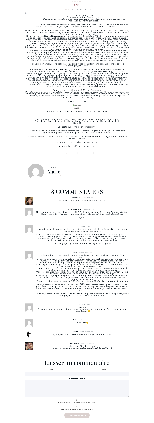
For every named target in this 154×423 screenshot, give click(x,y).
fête (74, 153)
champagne (65, 153)
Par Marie (66, 9)
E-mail (103, 370)
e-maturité (75, 1)
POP (80, 153)
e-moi (81, 1)
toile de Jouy (105, 71)
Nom (51, 370)
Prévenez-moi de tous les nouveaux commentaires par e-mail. (77, 402)
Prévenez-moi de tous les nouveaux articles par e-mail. (77, 409)
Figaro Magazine (53, 36)
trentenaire (89, 153)
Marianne (46, 51)
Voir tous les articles (53, 176)
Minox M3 (63, 69)
